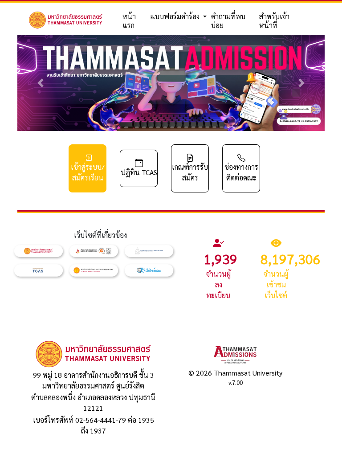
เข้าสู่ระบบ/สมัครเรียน (88, 172)
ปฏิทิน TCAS (139, 172)
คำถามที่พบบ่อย (228, 21)
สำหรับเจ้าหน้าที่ (274, 21)
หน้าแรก (129, 21)
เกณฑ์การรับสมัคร (190, 172)
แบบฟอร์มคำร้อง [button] (175, 16)
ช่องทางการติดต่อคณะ (241, 172)
